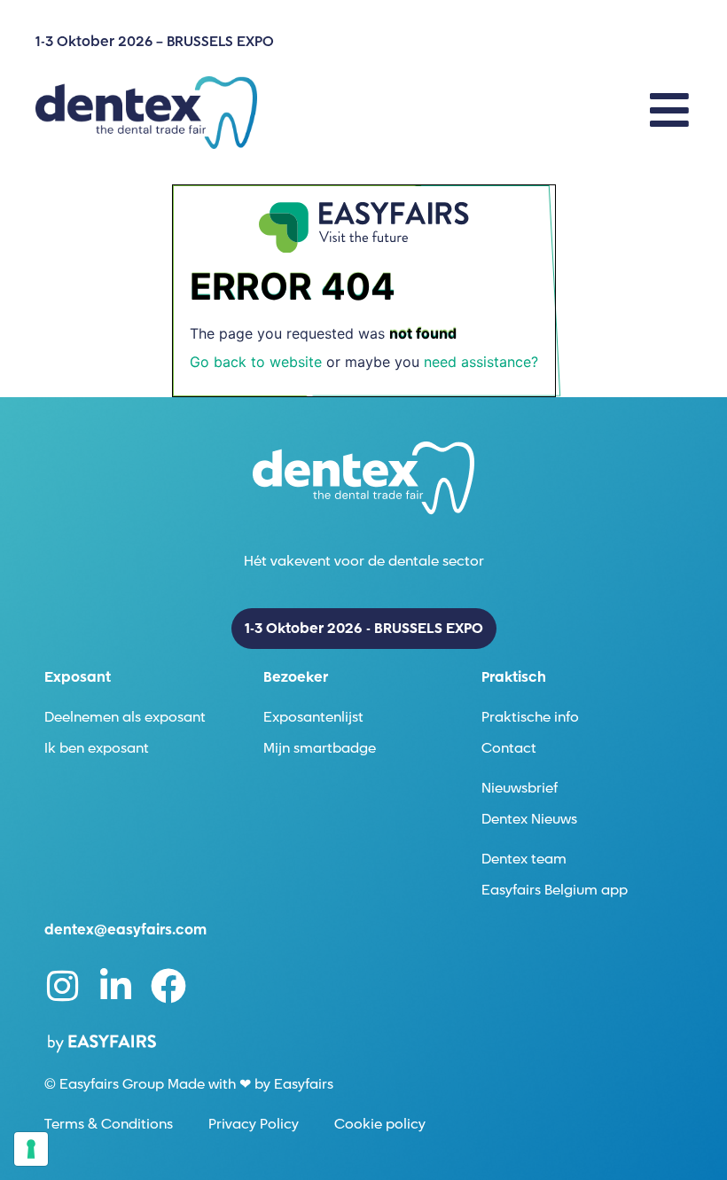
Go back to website (256, 362)
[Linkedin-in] (115, 986)
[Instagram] (62, 986)
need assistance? (481, 362)
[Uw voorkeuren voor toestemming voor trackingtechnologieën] (31, 1149)
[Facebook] (168, 986)
